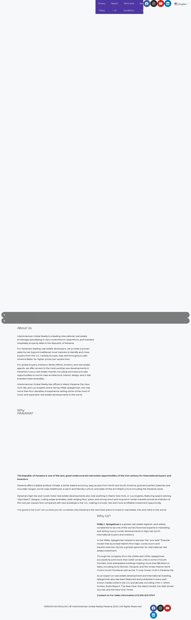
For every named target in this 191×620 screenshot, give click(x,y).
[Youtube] (160, 3)
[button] (95, 315)
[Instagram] (153, 3)
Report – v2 (114, 7)
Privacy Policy (101, 7)
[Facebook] (146, 3)
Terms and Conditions (128, 7)
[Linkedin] (167, 3)
